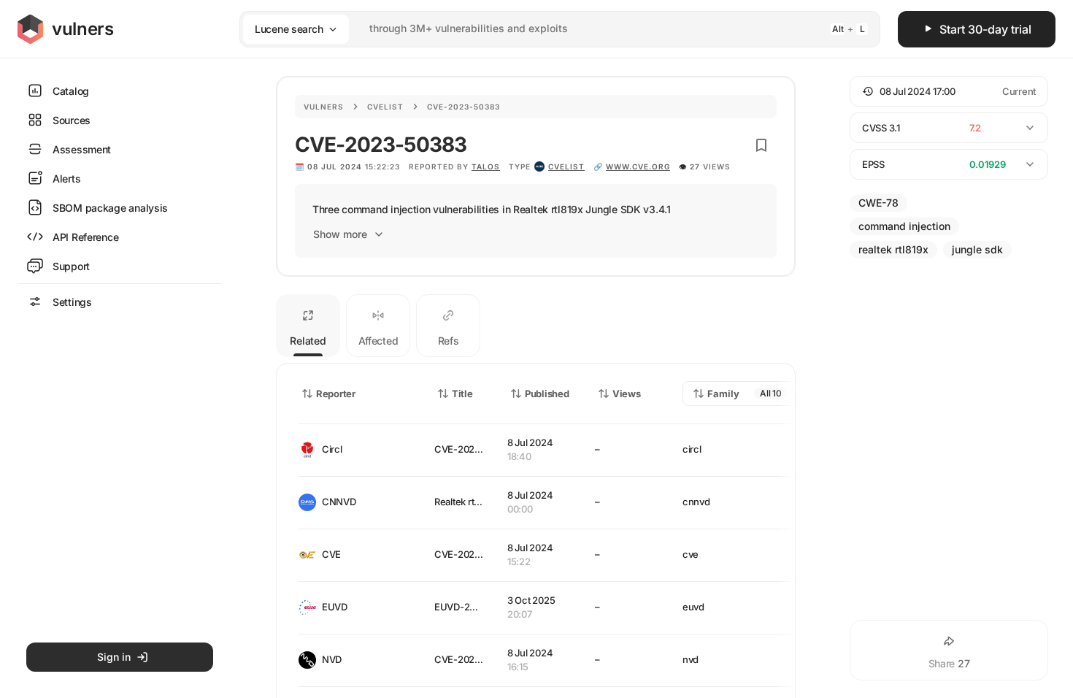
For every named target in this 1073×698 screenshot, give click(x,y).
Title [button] (462, 393)
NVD (332, 659)
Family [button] (723, 393)
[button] (949, 91)
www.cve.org (638, 166)
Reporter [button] (335, 393)
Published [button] (547, 393)
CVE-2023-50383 (473, 449)
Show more (340, 234)
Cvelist (385, 106)
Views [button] (626, 393)
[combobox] (540, 28)
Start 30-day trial (985, 29)
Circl (332, 449)
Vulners (324, 106)
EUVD (334, 607)
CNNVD (339, 501)
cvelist (566, 166)
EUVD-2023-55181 (474, 607)
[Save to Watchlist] (761, 145)
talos (486, 166)
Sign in (114, 657)
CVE (331, 554)
